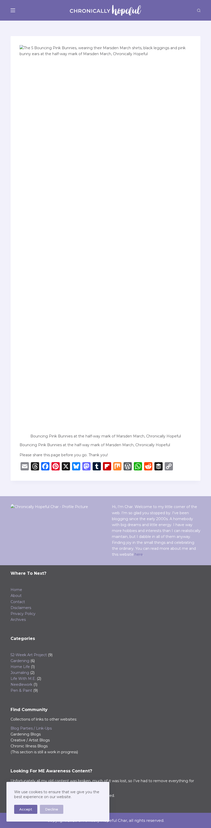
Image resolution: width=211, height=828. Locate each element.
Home (16, 589)
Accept (25, 809)
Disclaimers (21, 607)
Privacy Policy (23, 613)
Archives (18, 619)
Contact (18, 601)
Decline (51, 809)
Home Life (20, 666)
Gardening (20, 660)
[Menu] (13, 10)
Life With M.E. (23, 678)
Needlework (21, 684)
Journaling (20, 672)
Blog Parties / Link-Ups (31, 728)
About (16, 595)
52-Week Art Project (29, 655)
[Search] (198, 10)
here (139, 554)
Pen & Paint (21, 690)
